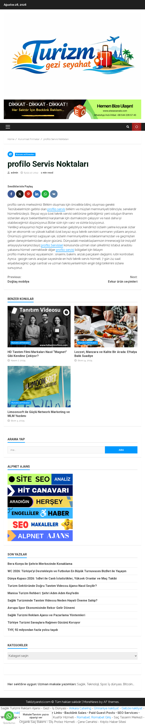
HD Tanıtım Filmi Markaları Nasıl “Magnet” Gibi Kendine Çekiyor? (39, 326)
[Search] (127, 126)
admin (14, 172)
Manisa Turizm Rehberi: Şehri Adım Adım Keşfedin (43, 593)
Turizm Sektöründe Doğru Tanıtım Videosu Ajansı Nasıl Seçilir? (52, 586)
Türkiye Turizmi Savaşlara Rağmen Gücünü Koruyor (44, 622)
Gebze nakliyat (132, 708)
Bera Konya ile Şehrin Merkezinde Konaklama (40, 564)
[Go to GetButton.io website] (9, 723)
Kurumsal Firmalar (25, 154)
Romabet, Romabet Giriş (94, 717)
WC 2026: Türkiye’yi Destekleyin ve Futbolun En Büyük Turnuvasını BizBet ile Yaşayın (67, 571)
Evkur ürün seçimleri (122, 279)
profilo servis (56, 209)
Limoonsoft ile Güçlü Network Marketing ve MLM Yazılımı (39, 386)
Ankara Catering (80, 708)
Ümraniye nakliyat (106, 708)
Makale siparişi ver (136, 127)
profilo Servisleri (52, 245)
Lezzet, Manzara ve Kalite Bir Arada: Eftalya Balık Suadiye (105, 326)
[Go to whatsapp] (9, 716)
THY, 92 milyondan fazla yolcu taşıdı (33, 630)
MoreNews (90, 702)
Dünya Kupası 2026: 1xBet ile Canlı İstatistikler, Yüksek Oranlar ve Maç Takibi (62, 578)
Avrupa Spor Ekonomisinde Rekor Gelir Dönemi (41, 608)
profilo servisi (65, 250)
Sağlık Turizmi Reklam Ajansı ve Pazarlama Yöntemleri (46, 615)
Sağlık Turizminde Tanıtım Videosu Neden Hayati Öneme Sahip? (52, 600)
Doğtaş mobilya (18, 279)
